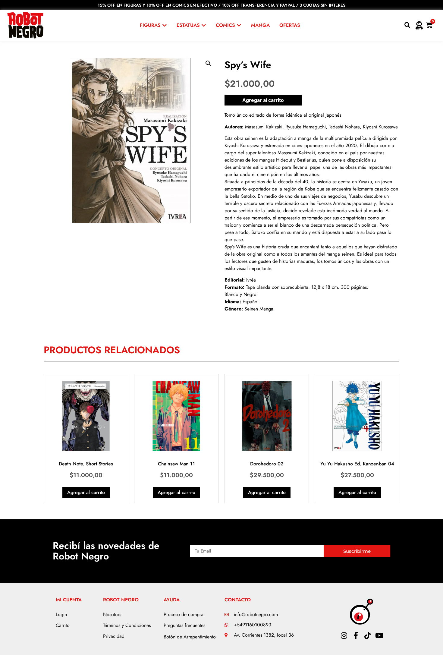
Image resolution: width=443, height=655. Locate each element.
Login (61, 614)
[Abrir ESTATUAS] (203, 25)
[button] (208, 63)
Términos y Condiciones (127, 625)
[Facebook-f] (355, 635)
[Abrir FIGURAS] (164, 25)
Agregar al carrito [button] (86, 492)
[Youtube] (379, 635)
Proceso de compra (183, 614)
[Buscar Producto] (407, 25)
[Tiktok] (367, 635)
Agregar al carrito (263, 100)
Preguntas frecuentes (184, 625)
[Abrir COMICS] (239, 25)
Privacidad (113, 636)
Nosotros (112, 614)
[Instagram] (343, 635)
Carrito (63, 625)
